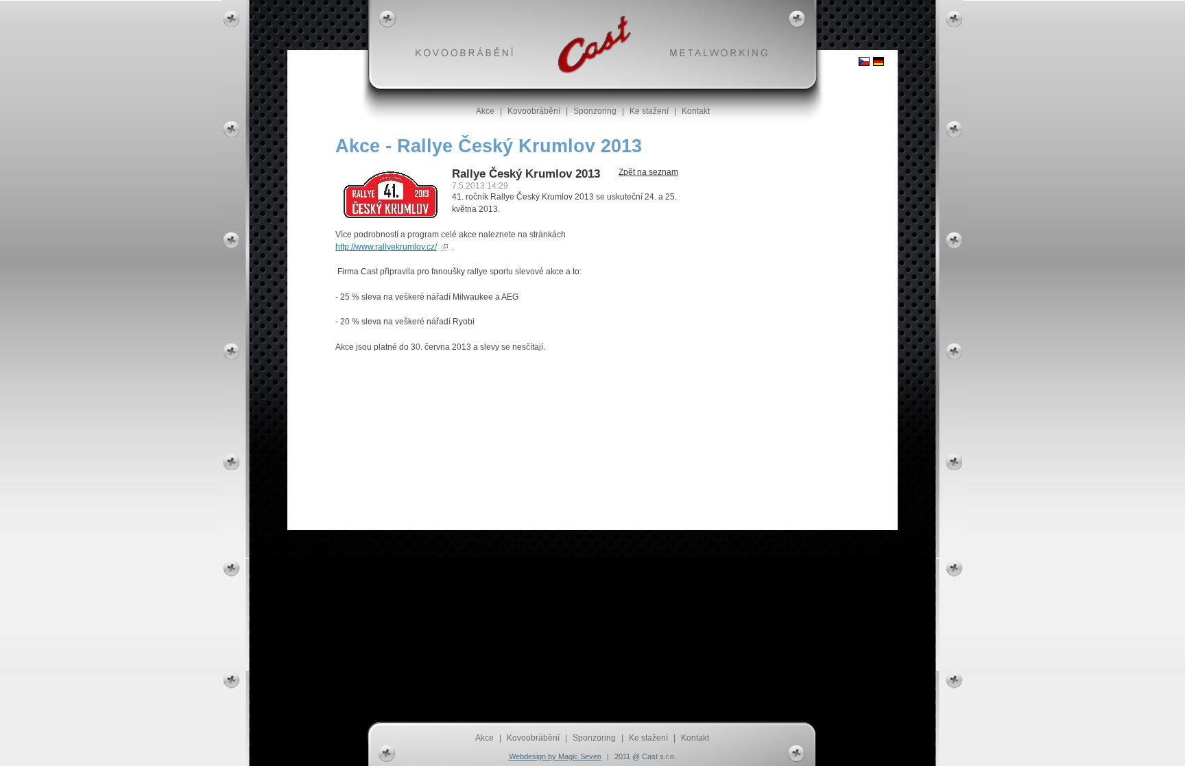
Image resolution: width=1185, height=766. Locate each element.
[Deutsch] (878, 61)
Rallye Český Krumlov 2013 (526, 173)
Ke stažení (649, 111)
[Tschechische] (864, 61)
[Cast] (594, 44)
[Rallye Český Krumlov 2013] (390, 219)
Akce (485, 111)
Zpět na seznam (648, 172)
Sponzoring (595, 111)
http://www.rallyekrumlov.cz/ (386, 247)
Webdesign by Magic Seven (555, 756)
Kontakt (696, 111)
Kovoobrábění (533, 111)
